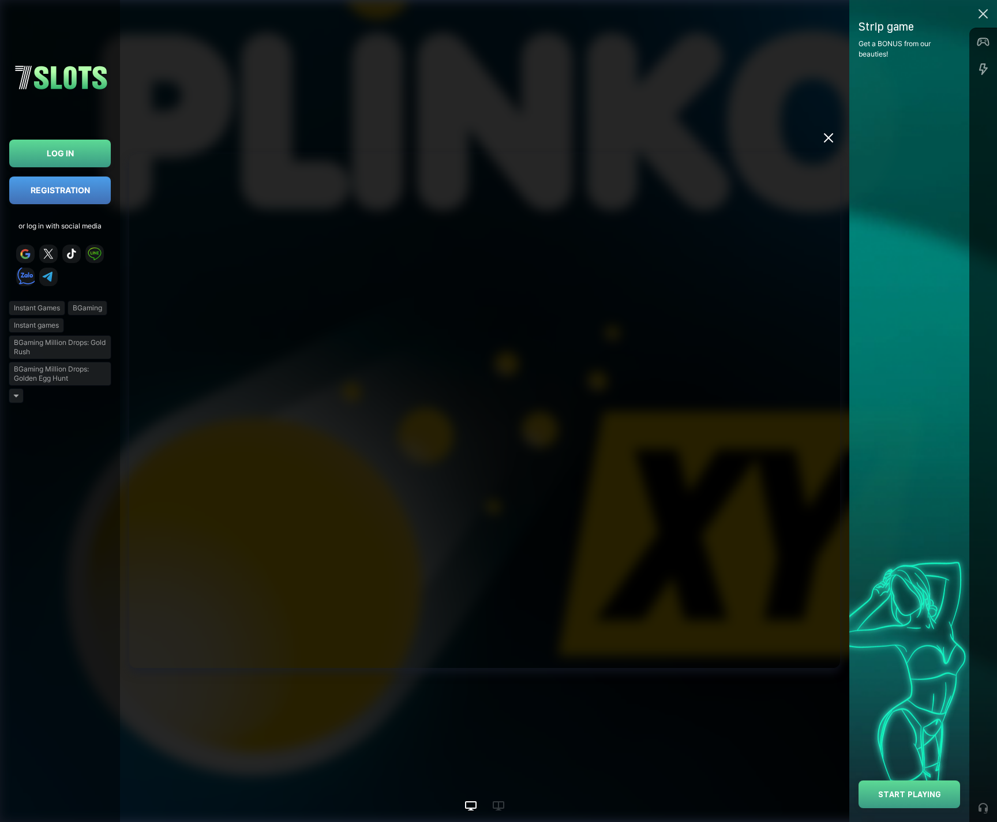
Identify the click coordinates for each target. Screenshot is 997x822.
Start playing (909, 794)
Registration (60, 190)
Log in (60, 153)
